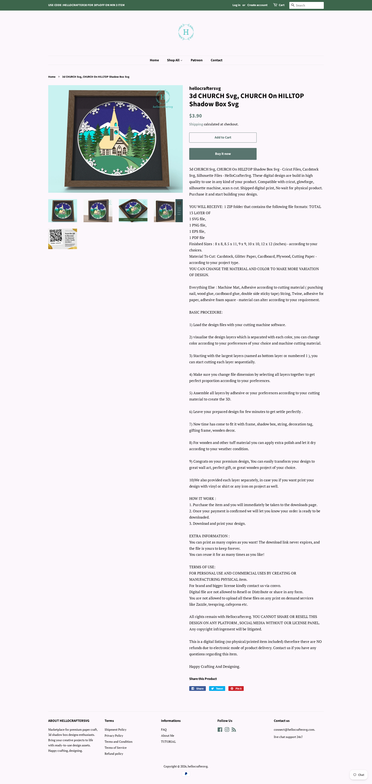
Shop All (173, 60)
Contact (216, 60)
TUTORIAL (168, 741)
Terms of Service (116, 747)
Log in (236, 5)
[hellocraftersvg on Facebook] (219, 730)
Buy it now (223, 153)
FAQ (164, 729)
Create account (257, 5)
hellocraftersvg (198, 766)
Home (154, 60)
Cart (281, 5)
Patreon (197, 60)
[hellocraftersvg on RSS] (233, 730)
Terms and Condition (118, 741)
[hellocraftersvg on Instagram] (227, 730)
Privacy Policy (114, 735)
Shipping (196, 124)
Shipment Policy (115, 729)
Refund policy (114, 754)
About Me (167, 735)
